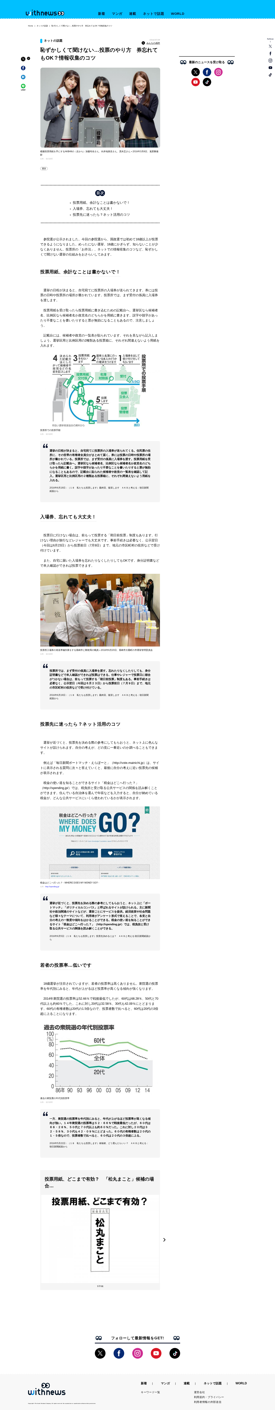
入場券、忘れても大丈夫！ (93, 209)
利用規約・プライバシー (209, 1397)
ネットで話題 (153, 14)
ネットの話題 (42, 26)
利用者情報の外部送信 (207, 1401)
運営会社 (199, 1392)
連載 (132, 14)
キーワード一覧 (150, 1392)
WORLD (178, 14)
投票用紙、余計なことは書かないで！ (101, 203)
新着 (101, 14)
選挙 (44, 168)
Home (30, 26)
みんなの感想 (153, 43)
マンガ (117, 14)
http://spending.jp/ (52, 887)
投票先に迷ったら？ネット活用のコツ (101, 215)
